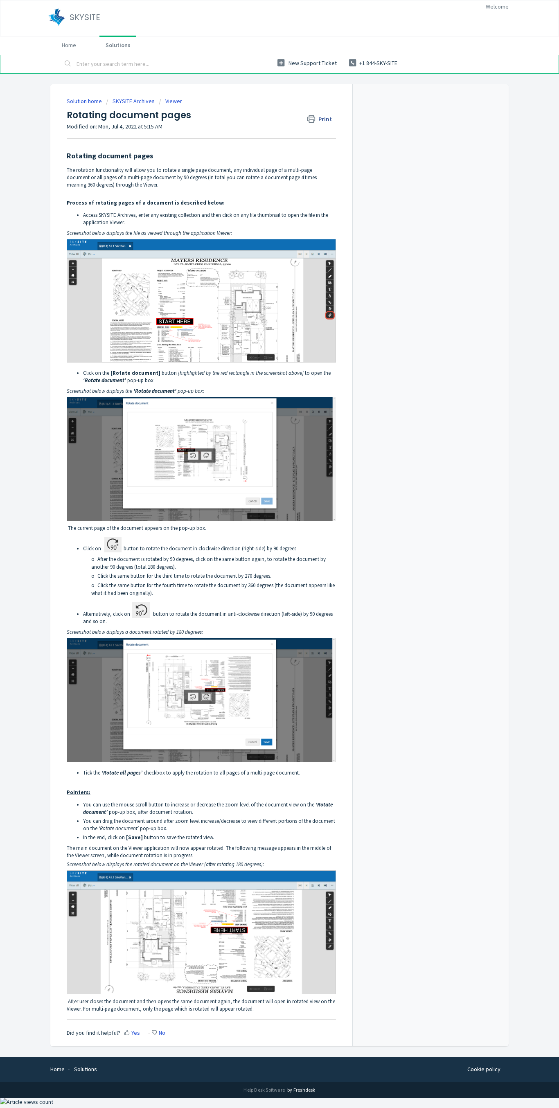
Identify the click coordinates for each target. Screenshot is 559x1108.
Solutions (118, 45)
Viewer (173, 101)
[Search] (67, 64)
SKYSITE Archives (134, 101)
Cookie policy (483, 1069)
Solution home (85, 101)
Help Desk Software (264, 1090)
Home (69, 45)
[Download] (264, 459)
